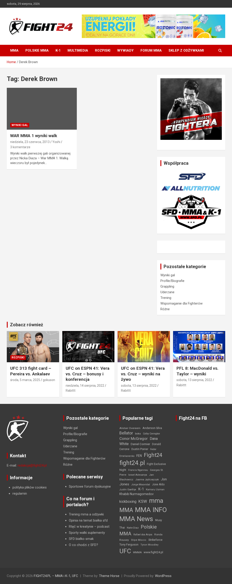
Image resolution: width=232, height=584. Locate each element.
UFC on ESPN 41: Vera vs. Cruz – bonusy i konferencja (87, 374)
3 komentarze (20, 147)
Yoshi (56, 142)
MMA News (136, 519)
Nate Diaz (133, 527)
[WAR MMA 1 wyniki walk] (42, 109)
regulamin (19, 493)
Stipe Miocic (138, 540)
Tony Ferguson (128, 544)
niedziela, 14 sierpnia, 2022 (85, 385)
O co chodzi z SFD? (83, 545)
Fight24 (153, 455)
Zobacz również (26, 324)
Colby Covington (151, 433)
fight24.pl (132, 463)
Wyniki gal (20, 125)
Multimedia (78, 50)
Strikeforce (155, 539)
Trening (165, 298)
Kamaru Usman (155, 489)
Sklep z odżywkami (186, 50)
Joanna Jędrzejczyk (147, 479)
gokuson (49, 380)
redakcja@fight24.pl (32, 465)
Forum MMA (151, 50)
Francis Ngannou (138, 470)
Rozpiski (102, 50)
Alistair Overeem (129, 428)
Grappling (167, 286)
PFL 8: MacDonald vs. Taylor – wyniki (197, 371)
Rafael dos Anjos (142, 534)
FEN (139, 456)
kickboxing (127, 501)
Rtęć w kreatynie (81, 526)
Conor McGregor (133, 438)
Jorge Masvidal (140, 484)
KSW (142, 501)
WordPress (163, 576)
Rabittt (70, 390)
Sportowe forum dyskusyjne (90, 486)
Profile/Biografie (172, 281)
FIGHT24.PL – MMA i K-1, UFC (56, 576)
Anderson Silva (152, 428)
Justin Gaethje (127, 489)
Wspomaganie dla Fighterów (181, 303)
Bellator (126, 433)
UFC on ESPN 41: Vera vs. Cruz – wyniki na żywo (143, 374)
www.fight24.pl (153, 552)
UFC (125, 551)
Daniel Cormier (140, 444)
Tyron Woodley (149, 544)
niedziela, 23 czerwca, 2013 (30, 142)
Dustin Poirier (139, 449)
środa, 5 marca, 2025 (25, 380)
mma (156, 500)
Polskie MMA (37, 50)
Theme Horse (109, 576)
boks (138, 433)
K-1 (58, 50)
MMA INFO (151, 510)
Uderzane (167, 292)
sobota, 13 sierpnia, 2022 (139, 385)
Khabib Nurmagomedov (136, 494)
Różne (165, 309)
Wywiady (125, 50)
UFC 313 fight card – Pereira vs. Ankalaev (30, 371)
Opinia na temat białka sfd (88, 520)
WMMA (137, 552)
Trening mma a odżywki (86, 514)
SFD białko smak (81, 539)
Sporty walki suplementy (87, 533)
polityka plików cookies (29, 487)
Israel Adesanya (137, 474)
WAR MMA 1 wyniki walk (33, 135)
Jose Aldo (158, 484)
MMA (14, 50)
